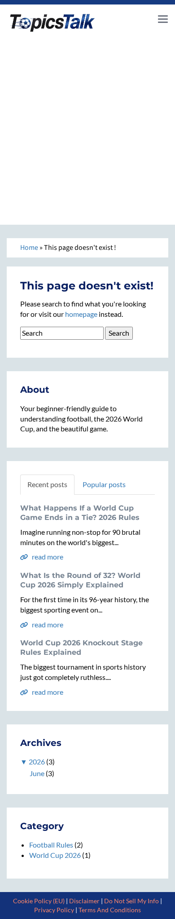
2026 (37, 761)
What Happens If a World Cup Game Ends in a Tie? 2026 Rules (80, 513)
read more (47, 556)
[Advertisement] (87, 125)
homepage (81, 314)
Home (29, 248)
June (37, 773)
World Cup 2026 (55, 855)
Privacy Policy (54, 910)
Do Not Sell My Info (131, 901)
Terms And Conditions (110, 910)
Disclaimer (84, 901)
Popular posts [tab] (104, 484)
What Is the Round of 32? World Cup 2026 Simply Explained (80, 580)
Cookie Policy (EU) (39, 901)
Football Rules (51, 844)
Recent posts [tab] (47, 484)
